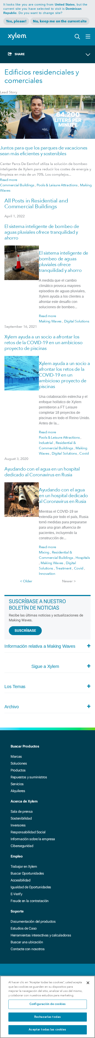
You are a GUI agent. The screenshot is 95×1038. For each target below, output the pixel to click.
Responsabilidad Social (28, 832)
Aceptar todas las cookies (47, 1029)
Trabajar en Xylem (24, 866)
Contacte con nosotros (27, 949)
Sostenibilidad (21, 818)
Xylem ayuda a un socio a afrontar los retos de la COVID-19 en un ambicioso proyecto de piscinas (43, 342)
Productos (18, 770)
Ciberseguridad (22, 846)
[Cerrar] (88, 983)
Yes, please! (16, 21)
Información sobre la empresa (33, 839)
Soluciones (19, 763)
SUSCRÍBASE (25, 630)
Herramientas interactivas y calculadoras (41, 935)
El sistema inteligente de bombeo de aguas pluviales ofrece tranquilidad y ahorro (41, 232)
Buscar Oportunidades (27, 873)
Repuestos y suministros (29, 777)
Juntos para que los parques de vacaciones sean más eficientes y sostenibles (43, 150)
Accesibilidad (20, 880)
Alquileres (18, 791)
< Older (26, 581)
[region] (47, 1007)
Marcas (16, 756)
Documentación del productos (33, 921)
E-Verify (16, 894)
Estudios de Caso (24, 928)
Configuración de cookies (47, 1004)
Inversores (18, 825)
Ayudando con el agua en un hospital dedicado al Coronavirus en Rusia (42, 471)
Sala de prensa (22, 811)
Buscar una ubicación (27, 942)
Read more (8, 180)
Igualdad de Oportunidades (31, 887)
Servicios (17, 784)
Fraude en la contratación (30, 901)
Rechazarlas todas (47, 1017)
